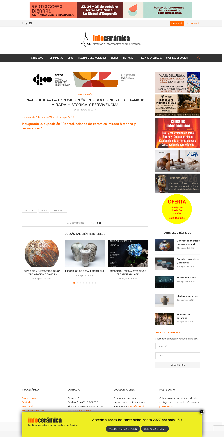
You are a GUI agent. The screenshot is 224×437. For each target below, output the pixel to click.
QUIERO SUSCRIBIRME (155, 428)
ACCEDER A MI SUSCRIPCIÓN (123, 428)
